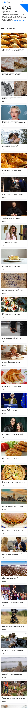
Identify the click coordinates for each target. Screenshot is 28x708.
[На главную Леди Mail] (8, 2)
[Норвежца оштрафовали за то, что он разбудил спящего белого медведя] (14, 668)
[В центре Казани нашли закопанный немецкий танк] (14, 92)
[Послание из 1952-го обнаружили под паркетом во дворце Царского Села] (14, 284)
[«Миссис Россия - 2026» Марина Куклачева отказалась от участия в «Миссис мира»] (14, 596)
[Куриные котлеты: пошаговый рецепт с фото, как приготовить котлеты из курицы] (14, 452)
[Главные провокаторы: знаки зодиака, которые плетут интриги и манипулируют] (14, 548)
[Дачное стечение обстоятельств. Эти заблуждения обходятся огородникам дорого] (14, 692)
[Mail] (5, 2)
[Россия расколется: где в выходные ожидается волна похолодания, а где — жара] (14, 620)
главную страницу (19, 20)
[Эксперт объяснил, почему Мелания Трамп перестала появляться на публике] (14, 236)
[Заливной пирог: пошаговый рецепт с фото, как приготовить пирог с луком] (14, 524)
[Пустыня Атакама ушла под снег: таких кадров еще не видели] (14, 572)
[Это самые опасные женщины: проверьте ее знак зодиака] (14, 140)
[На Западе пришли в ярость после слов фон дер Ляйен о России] (14, 404)
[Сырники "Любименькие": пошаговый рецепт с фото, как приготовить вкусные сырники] (14, 380)
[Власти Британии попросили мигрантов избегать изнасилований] (14, 500)
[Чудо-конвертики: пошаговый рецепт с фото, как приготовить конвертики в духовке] (14, 44)
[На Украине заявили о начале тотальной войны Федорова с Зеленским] (14, 212)
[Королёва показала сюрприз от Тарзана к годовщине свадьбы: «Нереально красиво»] (14, 428)
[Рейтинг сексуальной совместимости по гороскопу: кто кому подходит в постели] (14, 644)
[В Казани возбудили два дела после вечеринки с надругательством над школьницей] (14, 332)
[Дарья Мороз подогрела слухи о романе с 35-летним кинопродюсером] (14, 116)
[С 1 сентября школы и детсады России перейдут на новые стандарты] (14, 356)
